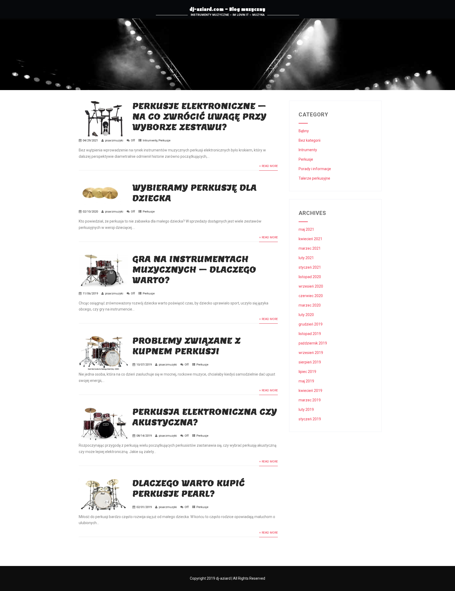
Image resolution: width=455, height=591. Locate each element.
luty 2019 (306, 409)
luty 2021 (306, 258)
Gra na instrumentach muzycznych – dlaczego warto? (194, 269)
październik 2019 (313, 343)
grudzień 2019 (311, 324)
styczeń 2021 (310, 267)
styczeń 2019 (310, 419)
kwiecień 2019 (310, 390)
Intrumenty (150, 140)
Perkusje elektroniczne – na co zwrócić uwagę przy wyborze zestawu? (199, 116)
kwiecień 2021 (310, 239)
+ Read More (268, 166)
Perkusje (164, 140)
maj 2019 (306, 381)
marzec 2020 (310, 305)
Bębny (304, 131)
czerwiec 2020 (311, 296)
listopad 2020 (310, 277)
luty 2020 (306, 315)
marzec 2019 (310, 400)
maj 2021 (306, 229)
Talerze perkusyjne (314, 178)
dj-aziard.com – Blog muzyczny (227, 10)
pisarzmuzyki (114, 140)
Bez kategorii (309, 140)
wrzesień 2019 (311, 353)
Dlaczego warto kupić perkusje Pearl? (188, 488)
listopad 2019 (310, 334)
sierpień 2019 (310, 362)
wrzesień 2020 (311, 286)
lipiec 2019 (307, 372)
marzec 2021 (310, 248)
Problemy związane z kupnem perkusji (186, 345)
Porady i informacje (315, 169)
